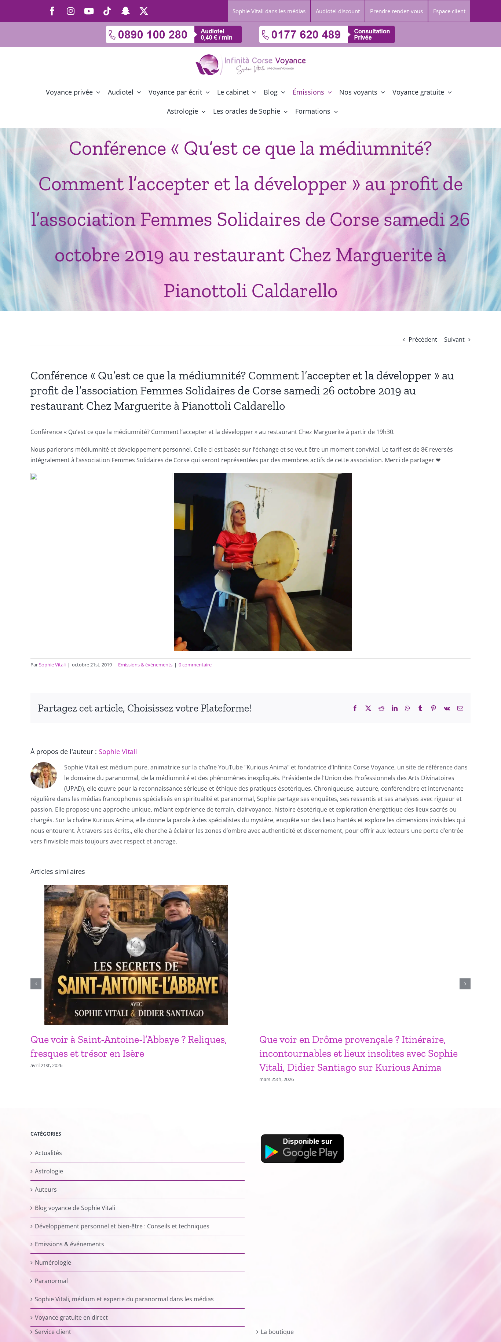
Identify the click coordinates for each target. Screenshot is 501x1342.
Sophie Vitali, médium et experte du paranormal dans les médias (124, 1299)
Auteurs (46, 1189)
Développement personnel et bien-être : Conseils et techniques (122, 1226)
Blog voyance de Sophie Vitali (75, 1208)
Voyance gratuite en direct (71, 1317)
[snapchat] (125, 11)
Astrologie (49, 1171)
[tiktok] (107, 11)
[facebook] (52, 11)
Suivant (454, 339)
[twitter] (143, 11)
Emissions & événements (145, 664)
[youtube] (88, 11)
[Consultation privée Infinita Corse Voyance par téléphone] (327, 29)
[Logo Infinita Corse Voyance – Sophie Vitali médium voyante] (250, 57)
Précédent (423, 339)
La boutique (277, 1332)
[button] (35, 983)
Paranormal (51, 1281)
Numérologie (53, 1262)
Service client (53, 1332)
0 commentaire (195, 664)
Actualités (48, 1153)
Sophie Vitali (52, 664)
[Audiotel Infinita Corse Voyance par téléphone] (174, 29)
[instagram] (70, 11)
